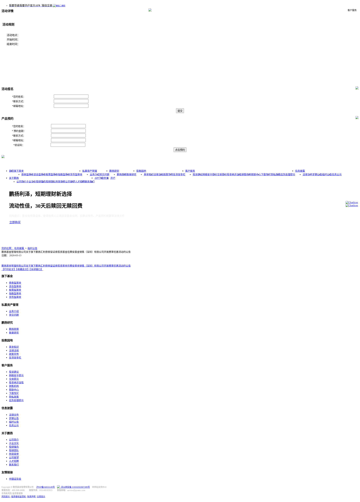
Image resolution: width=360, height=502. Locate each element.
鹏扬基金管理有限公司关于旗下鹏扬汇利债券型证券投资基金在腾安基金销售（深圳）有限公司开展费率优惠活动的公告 (66, 265)
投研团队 (51, 181)
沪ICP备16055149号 (45, 487)
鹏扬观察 (122, 174)
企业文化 (31, 181)
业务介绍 (95, 174)
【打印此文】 (9, 269)
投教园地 (141, 170)
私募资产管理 (89, 170)
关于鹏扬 (14, 178)
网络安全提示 (209, 174)
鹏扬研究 (114, 170)
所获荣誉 (60, 181)
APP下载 (99, 178)
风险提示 (6, 496)
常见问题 (104, 174)
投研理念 (41, 181)
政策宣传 (168, 174)
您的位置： (8, 248)
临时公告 (327, 174)
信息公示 (337, 174)
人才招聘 (80, 181)
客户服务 (190, 170)
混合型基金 (40, 174)
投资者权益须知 (18, 496)
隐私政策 (275, 174)
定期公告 (317, 174)
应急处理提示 (287, 174)
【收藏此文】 (23, 269)
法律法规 (158, 174)
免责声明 (31, 496)
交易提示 (222, 174)
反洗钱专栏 (179, 174)
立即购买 (15, 222)
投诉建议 (197, 174)
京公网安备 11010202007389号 (75, 487)
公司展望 (70, 181)
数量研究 (131, 174)
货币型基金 (76, 174)
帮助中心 (256, 174)
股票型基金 (52, 174)
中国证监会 (15, 478)
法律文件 (307, 174)
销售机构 (246, 174)
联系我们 (89, 181)
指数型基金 (64, 174)
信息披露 (300, 170)
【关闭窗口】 (36, 269)
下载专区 (266, 174)
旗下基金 (19, 170)
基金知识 (149, 174)
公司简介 (21, 181)
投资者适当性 (234, 174)
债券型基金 (27, 174)
